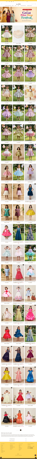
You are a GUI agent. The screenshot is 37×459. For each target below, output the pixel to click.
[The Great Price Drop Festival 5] (18, 15)
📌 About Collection (18, 440)
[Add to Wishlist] (2, 26)
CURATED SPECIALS (23, 5)
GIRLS (13, 5)
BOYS (15, 5)
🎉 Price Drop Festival (8, 5)
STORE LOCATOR (29, 5)
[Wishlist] (34, 3)
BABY (18, 5)
